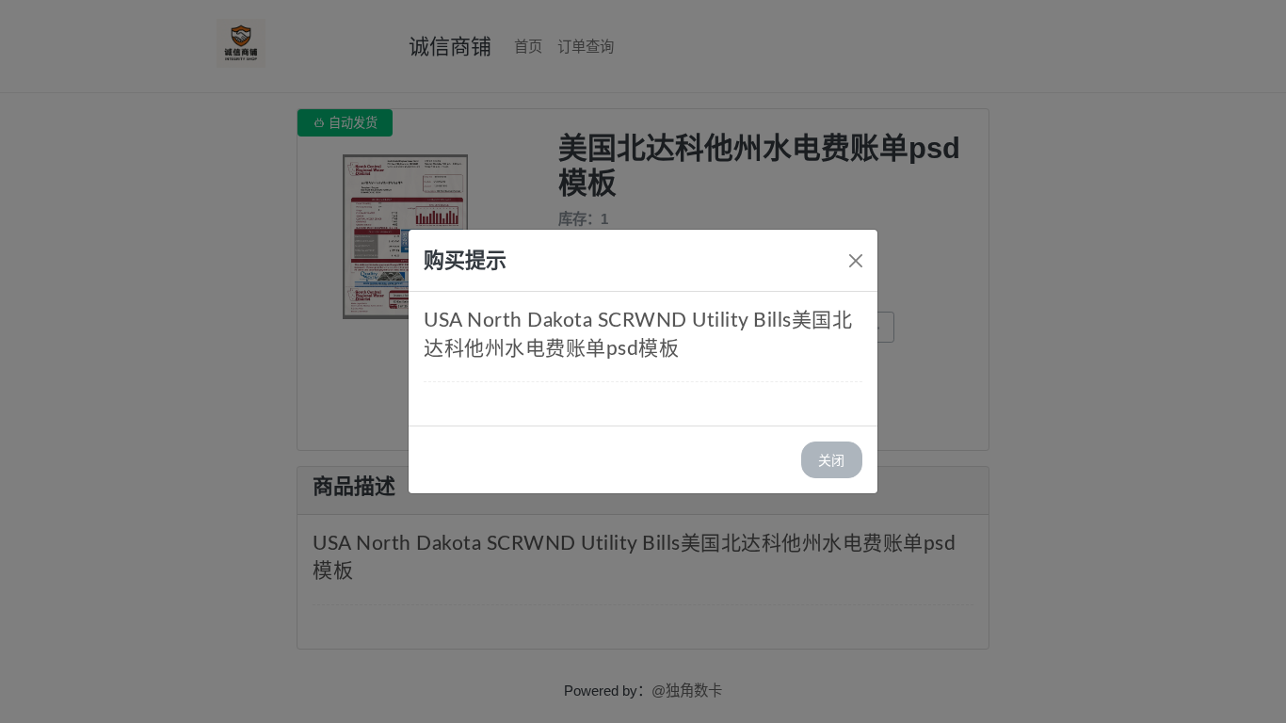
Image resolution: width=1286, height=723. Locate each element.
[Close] (856, 261)
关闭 (831, 460)
